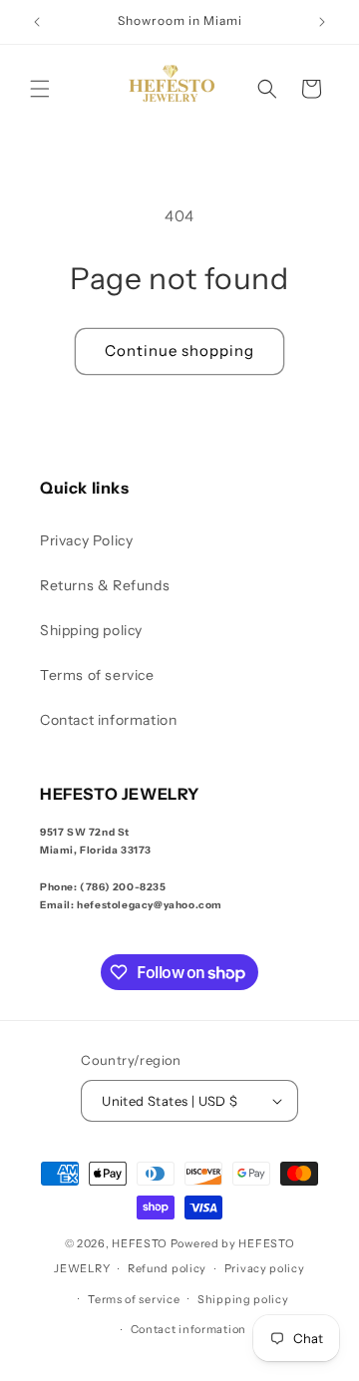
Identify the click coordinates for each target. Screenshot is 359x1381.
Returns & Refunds (105, 585)
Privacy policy (264, 1268)
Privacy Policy (86, 540)
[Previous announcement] (37, 22)
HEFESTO (140, 1243)
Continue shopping (179, 350)
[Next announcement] (322, 22)
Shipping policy (91, 630)
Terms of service (97, 675)
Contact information (108, 720)
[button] (40, 89)
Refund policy (167, 1268)
